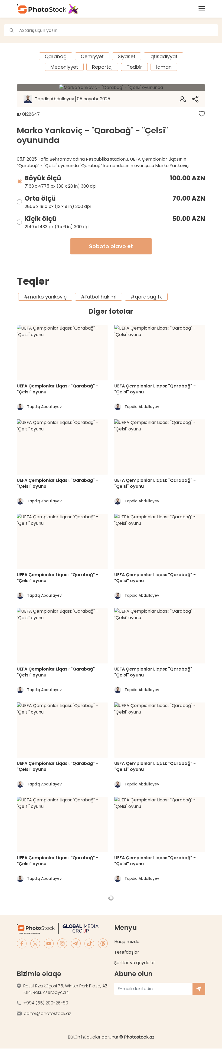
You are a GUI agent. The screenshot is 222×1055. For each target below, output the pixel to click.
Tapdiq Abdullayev (72, 99)
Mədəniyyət (64, 67)
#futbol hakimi (98, 296)
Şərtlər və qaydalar (134, 963)
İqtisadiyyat (163, 56)
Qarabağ (56, 56)
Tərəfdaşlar (126, 952)
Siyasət (126, 56)
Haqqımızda (126, 941)
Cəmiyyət (92, 56)
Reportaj (102, 67)
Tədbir (134, 67)
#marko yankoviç (45, 296)
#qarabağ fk (146, 296)
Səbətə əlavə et (111, 246)
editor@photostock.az (47, 1013)
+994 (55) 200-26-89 (45, 1003)
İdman (164, 67)
